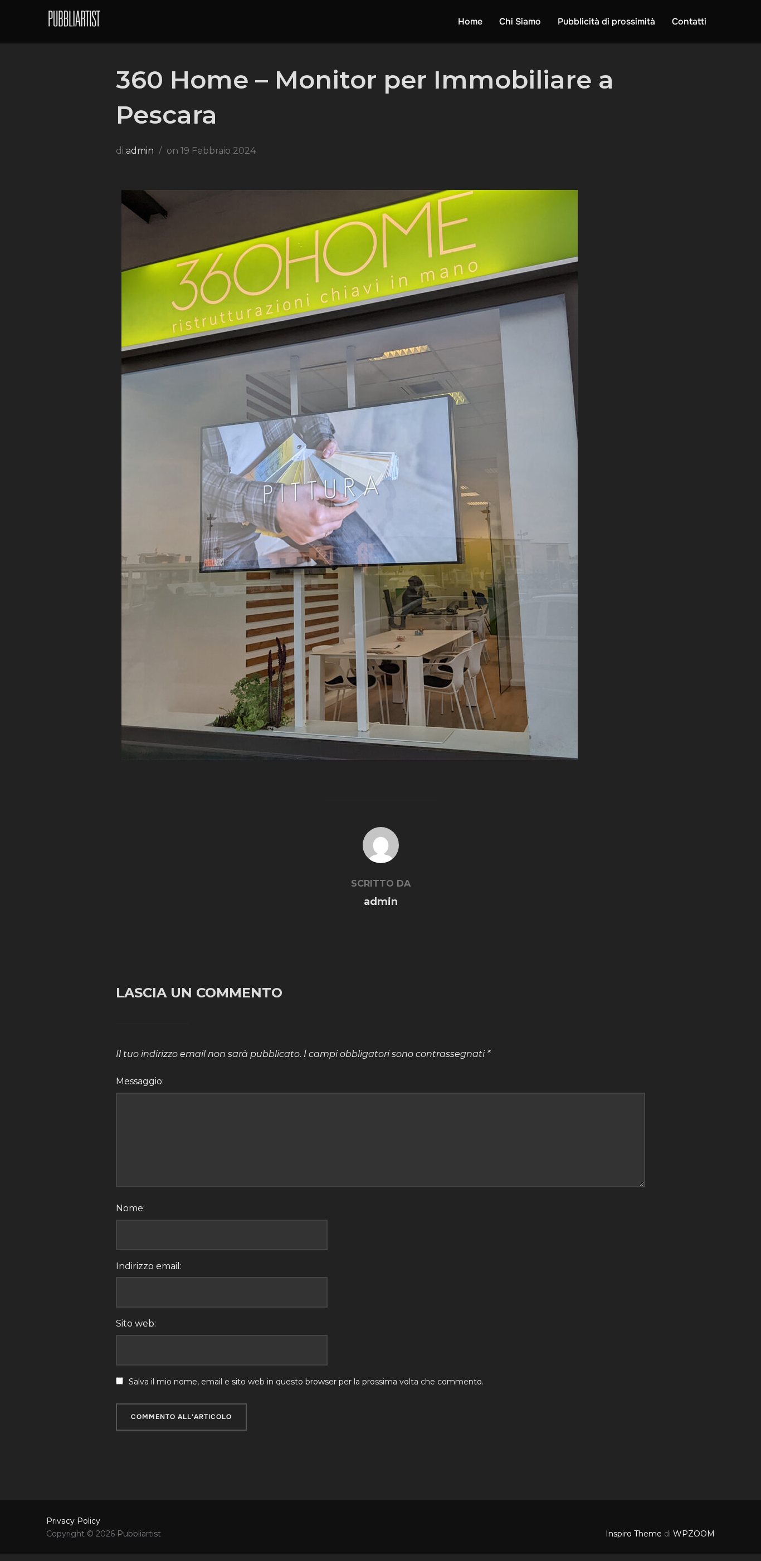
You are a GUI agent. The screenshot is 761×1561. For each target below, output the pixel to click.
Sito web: (136, 1323)
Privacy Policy (73, 1521)
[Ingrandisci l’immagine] (563, 204)
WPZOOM (694, 1534)
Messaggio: (140, 1081)
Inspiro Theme (634, 1534)
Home (470, 21)
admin (140, 150)
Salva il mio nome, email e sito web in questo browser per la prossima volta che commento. (306, 1382)
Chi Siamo (520, 21)
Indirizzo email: (149, 1266)
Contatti (689, 21)
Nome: (130, 1208)
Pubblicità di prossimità (606, 21)
